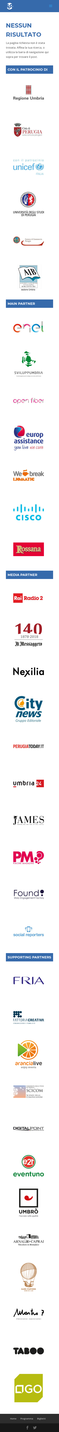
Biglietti (41, 1418)
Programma (26, 1418)
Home (13, 1418)
